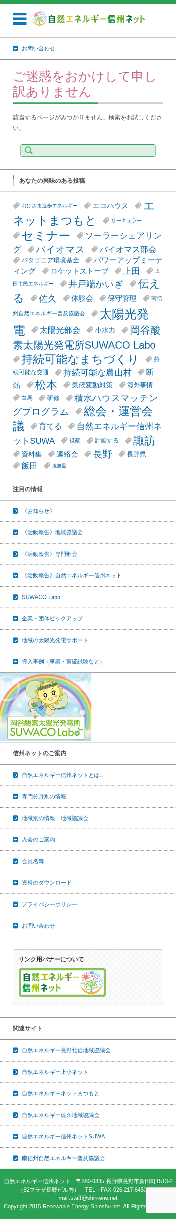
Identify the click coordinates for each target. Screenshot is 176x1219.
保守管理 (122, 298)
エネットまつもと (84, 213)
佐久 (48, 298)
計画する (107, 440)
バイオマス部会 (128, 249)
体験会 (82, 298)
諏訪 (144, 441)
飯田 (29, 465)
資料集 (31, 454)
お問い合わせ (38, 925)
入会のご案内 (38, 839)
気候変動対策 (92, 385)
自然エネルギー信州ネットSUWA (63, 1136)
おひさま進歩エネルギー (49, 206)
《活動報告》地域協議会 (52, 532)
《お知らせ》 (38, 511)
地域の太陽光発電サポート (55, 640)
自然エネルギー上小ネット (55, 1072)
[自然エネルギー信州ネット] (89, 18)
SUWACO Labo (41, 597)
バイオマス (60, 249)
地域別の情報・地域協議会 (55, 818)
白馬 (26, 398)
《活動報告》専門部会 (49, 554)
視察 (74, 440)
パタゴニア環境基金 (50, 260)
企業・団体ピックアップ (52, 618)
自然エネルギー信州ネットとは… (63, 775)
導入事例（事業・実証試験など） (63, 661)
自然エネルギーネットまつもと (61, 1093)
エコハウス (110, 206)
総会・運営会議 (83, 419)
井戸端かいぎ (95, 284)
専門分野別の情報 (44, 796)
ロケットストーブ (79, 271)
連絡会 (67, 454)
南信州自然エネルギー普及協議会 (63, 1158)
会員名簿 (33, 861)
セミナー (45, 235)
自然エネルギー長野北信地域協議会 (66, 1050)
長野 (102, 454)
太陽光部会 (60, 330)
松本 (46, 385)
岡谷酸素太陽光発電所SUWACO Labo (87, 337)
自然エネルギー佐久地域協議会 (61, 1115)
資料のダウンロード (47, 882)
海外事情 (140, 384)
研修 (53, 398)
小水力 (105, 330)
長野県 (136, 454)
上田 (131, 271)
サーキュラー (126, 221)
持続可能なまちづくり (80, 359)
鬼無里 (59, 465)
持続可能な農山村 (97, 372)
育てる (50, 426)
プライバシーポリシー (49, 904)
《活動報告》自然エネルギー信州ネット (72, 575)
